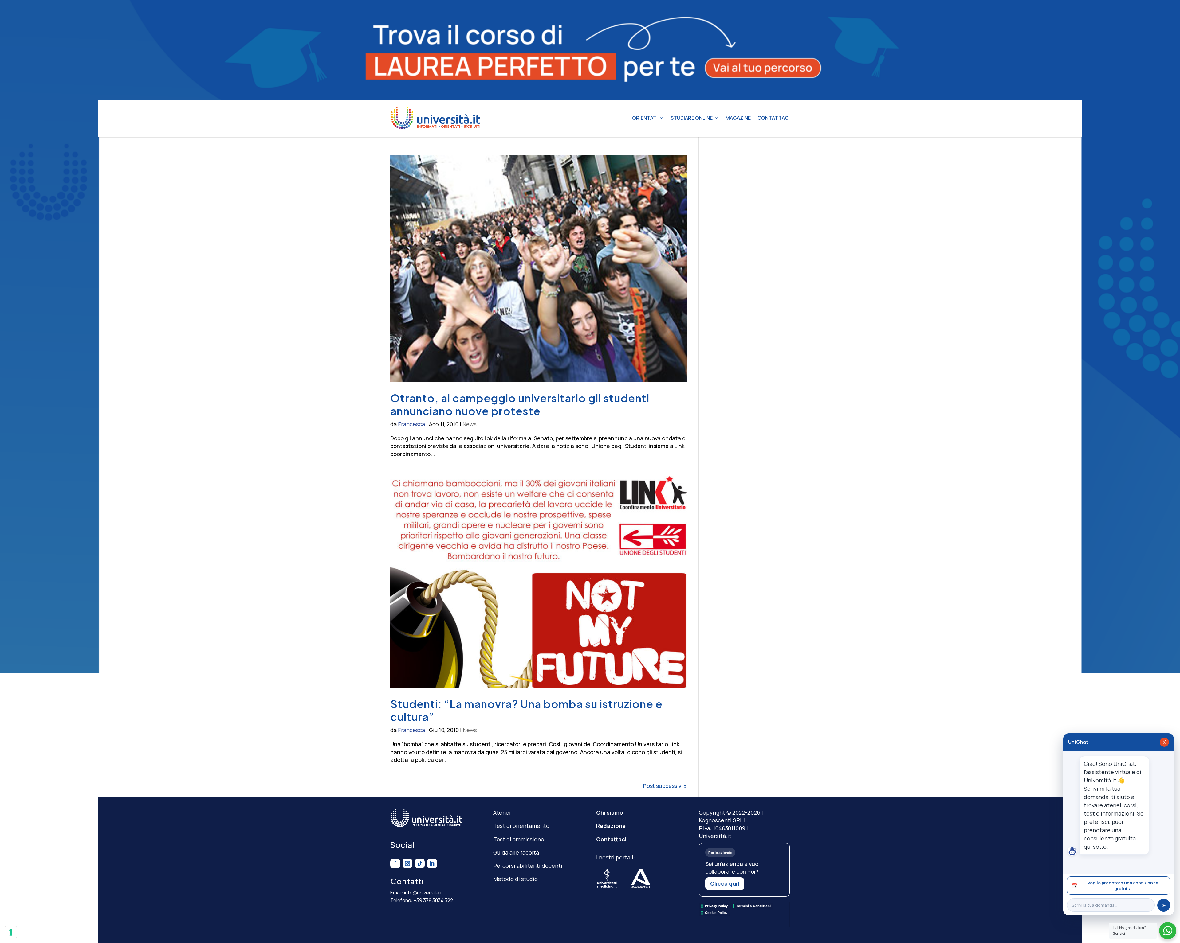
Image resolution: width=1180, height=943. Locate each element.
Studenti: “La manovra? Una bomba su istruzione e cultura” (526, 710)
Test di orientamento (521, 825)
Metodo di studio (515, 879)
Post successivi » (665, 785)
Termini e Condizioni (753, 906)
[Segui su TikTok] (420, 863)
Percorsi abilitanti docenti (527, 865)
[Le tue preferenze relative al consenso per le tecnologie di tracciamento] (11, 932)
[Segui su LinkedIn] (432, 863)
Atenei (502, 812)
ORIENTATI (645, 118)
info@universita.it (423, 892)
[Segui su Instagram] (407, 863)
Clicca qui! (724, 883)
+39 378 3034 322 (433, 900)
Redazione (611, 825)
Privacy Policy (716, 906)
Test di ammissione (518, 839)
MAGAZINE (738, 118)
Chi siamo (609, 812)
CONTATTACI (773, 118)
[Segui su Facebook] (395, 863)
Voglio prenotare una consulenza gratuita (1115, 885)
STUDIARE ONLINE (692, 118)
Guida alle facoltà (516, 852)
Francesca (411, 424)
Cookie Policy (716, 912)
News (469, 424)
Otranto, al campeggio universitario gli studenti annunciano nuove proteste (519, 404)
